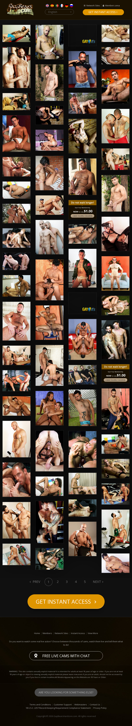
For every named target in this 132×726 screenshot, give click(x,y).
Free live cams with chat (66, 655)
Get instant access (102, 12)
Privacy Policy (100, 707)
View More (93, 633)
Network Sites (93, 5)
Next (97, 581)
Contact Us (95, 704)
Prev (36, 581)
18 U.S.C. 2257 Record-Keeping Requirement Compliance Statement (58, 707)
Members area (112, 5)
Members (47, 633)
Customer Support (63, 704)
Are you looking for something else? (66, 692)
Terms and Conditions (40, 704)
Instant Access (78, 633)
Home (37, 633)
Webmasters (80, 704)
